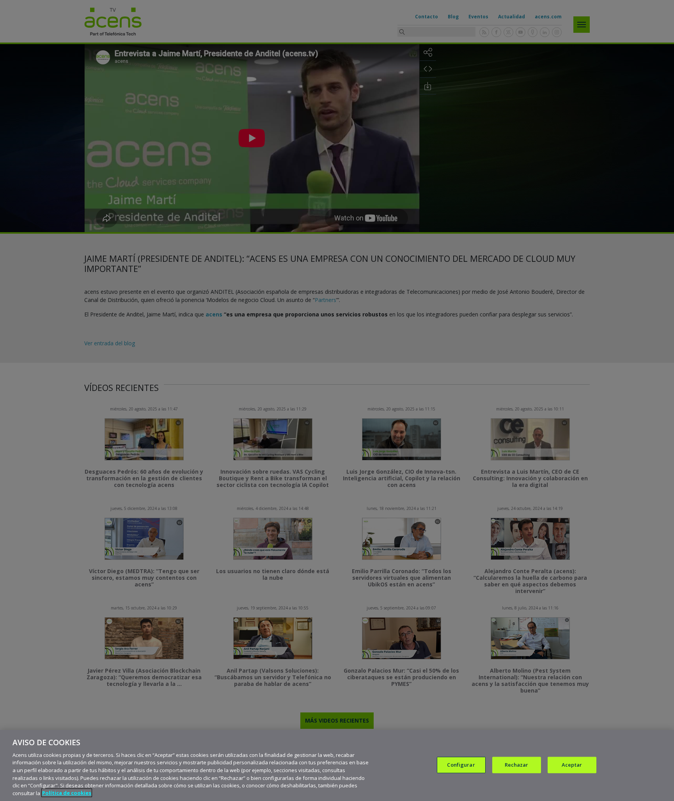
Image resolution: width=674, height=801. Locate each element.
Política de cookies (66, 792)
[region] (337, 765)
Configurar (461, 764)
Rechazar (517, 764)
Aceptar (572, 764)
